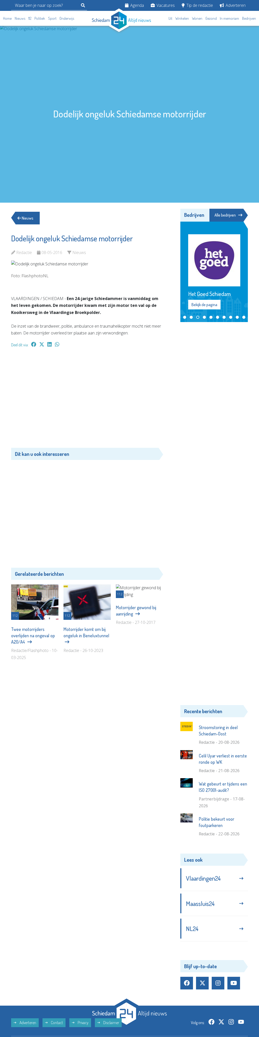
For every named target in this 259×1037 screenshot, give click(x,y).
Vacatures (165, 5)
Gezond (211, 18)
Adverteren (235, 5)
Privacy (83, 1000)
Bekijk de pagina (204, 282)
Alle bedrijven (225, 215)
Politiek (39, 18)
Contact (56, 1000)
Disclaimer (110, 1000)
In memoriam (229, 18)
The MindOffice (233, 1021)
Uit (170, 18)
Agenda (136, 5)
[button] (184, 295)
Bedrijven (249, 18)
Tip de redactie (199, 5)
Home (7, 18)
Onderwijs (66, 18)
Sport (52, 18)
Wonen (197, 18)
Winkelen (182, 18)
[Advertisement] (87, 400)
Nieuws (20, 18)
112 (29, 18)
